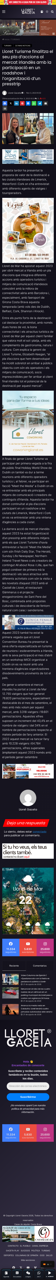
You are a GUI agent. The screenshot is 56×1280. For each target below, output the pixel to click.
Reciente (14, 965)
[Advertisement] (28, 1177)
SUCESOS (25, 1250)
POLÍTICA (35, 1250)
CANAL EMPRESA (40, 1246)
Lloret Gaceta (14, 93)
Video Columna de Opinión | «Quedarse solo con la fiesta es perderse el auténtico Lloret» (35, 978)
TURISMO (15, 39)
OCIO (42, 1255)
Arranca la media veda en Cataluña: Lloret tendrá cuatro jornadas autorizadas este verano (36, 1008)
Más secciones (28, 1260)
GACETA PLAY (12, 1250)
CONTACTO (13, 1246)
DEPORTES (9, 1255)
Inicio (6, 39)
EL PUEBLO (25, 1246)
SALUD (49, 1255)
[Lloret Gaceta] (28, 11)
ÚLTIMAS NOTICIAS (22, 46)
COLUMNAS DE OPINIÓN (26, 1255)
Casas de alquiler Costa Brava (28, 1224)
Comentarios (40, 965)
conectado (39, 831)
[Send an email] (22, 93)
